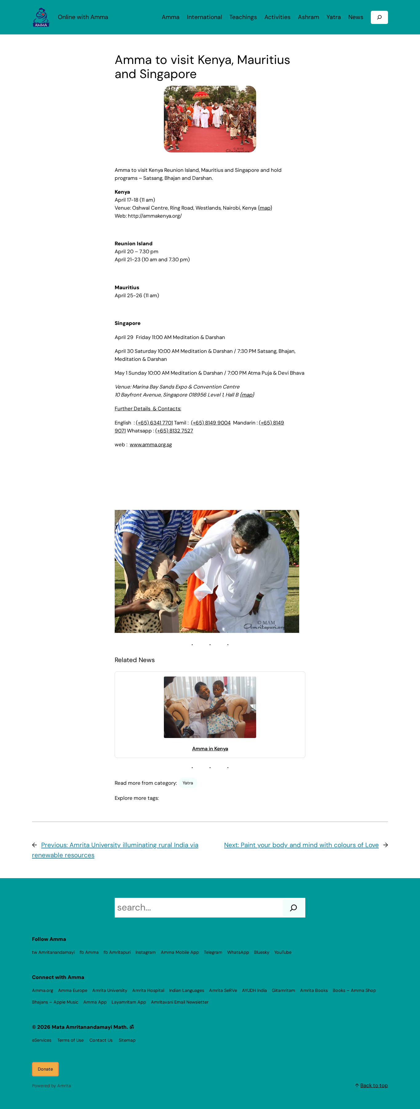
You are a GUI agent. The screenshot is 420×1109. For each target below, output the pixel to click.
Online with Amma (83, 17)
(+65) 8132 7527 (174, 430)
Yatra (188, 783)
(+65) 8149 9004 (211, 422)
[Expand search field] (379, 17)
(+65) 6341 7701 (154, 422)
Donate (45, 1069)
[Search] (293, 907)
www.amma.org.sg (151, 444)
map (265, 207)
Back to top (374, 1085)
